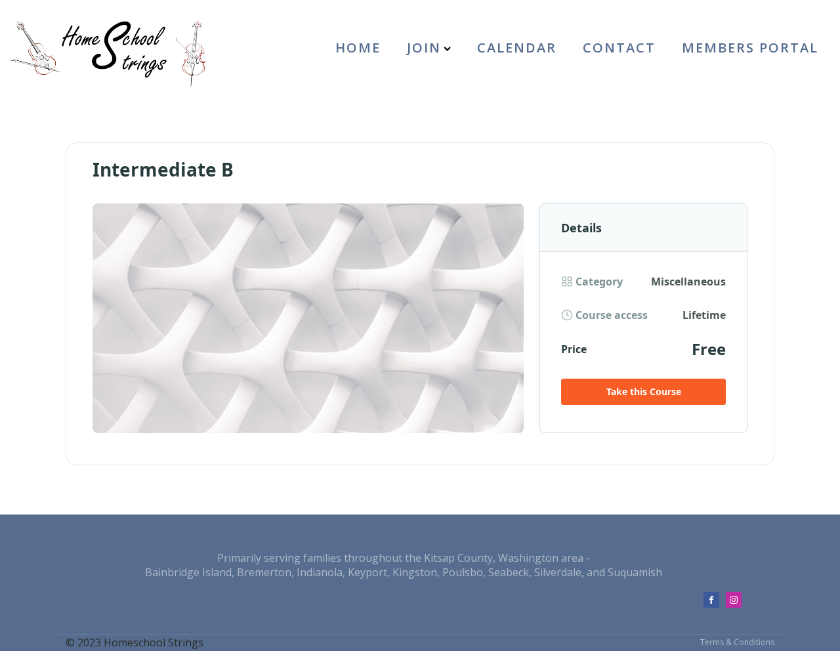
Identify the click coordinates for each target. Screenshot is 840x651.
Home (358, 47)
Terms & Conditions (737, 642)
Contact (619, 47)
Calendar (516, 47)
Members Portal (750, 47)
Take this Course (643, 391)
